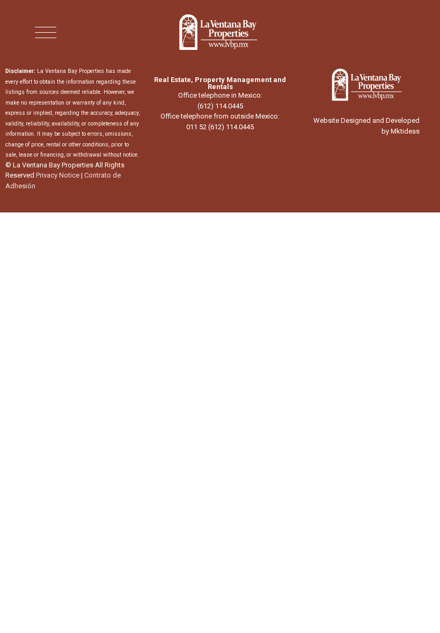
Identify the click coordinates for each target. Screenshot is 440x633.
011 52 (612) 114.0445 (220, 127)
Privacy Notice (57, 175)
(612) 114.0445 (220, 106)
